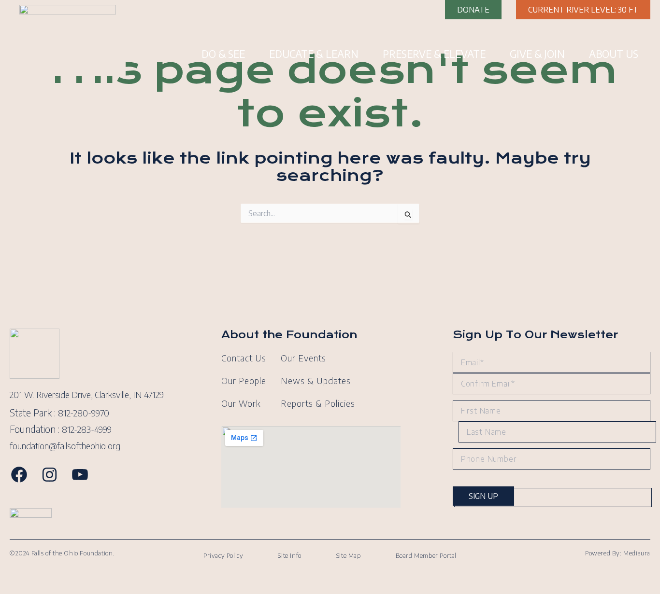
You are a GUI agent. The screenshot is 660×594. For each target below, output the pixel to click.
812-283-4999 (87, 429)
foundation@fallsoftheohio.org (65, 445)
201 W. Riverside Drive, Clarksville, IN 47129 (87, 394)
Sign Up (483, 496)
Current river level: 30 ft (583, 9)
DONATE (473, 9)
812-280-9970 (83, 412)
